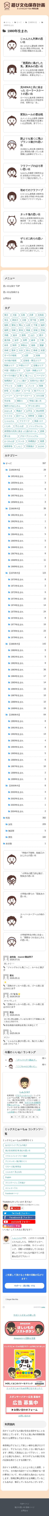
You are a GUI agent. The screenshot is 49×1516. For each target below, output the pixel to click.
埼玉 (6, 320)
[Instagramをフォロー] (22, 1116)
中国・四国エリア (12, 370)
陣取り (20, 401)
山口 (33, 335)
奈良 (6, 345)
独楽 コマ (38, 421)
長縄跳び (32, 441)
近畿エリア (38, 365)
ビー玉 (27, 391)
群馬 (24, 335)
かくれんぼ (9, 441)
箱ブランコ (39, 391)
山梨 (26, 355)
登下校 (33, 320)
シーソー (8, 396)
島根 (35, 350)
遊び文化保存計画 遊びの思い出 (17, 1150)
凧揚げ (19, 411)
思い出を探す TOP (11, 286)
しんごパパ (24, 1092)
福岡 (6, 330)
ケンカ (21, 441)
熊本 (14, 350)
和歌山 (24, 345)
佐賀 (43, 350)
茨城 (43, 330)
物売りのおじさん (12, 406)
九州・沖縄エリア (34, 370)
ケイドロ (8, 416)
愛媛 (42, 345)
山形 (28, 325)
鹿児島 (7, 340)
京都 (24, 320)
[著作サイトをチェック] (11, 1116)
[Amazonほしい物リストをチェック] (30, 1116)
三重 (42, 340)
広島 (23, 315)
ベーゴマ (41, 376)
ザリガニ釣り (34, 406)
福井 (43, 325)
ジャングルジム (36, 426)
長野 (25, 340)
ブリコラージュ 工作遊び (15, 1183)
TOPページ (24, 1504)
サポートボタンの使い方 (24, 1315)
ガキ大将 (40, 396)
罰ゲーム (20, 416)
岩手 (17, 340)
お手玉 (29, 411)
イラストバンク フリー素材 (16, 1156)
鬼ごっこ (29, 376)
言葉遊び (30, 446)
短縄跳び (8, 381)
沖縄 (6, 335)
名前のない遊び (37, 381)
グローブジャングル (29, 436)
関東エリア (9, 365)
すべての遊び (10, 376)
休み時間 (40, 411)
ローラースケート (24, 396)
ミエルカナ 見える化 (13, 1172)
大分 (21, 350)
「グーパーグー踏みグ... (26, 1060)
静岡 (42, 320)
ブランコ (8, 386)
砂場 (6, 391)
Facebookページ (11, 1193)
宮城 (35, 330)
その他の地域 (10, 360)
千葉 (35, 325)
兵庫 (31, 315)
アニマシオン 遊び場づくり (16, 1161)
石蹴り (41, 416)
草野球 (31, 416)
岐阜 (33, 340)
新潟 (21, 330)
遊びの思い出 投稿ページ (24, 1507)
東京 (6, 315)
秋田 (15, 345)
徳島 (33, 345)
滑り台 (7, 436)
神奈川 (15, 320)
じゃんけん (9, 421)
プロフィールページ (24, 1095)
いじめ (7, 426)
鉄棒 (42, 431)
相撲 (42, 441)
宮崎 (14, 330)
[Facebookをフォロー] (19, 1116)
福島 (6, 325)
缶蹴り (20, 386)
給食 (38, 355)
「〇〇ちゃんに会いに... (26, 1066)
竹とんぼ (19, 426)
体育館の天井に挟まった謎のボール (20, 431)
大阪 (15, 315)
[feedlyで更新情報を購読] (33, 1116)
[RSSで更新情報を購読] (37, 1116)
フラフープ (24, 421)
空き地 (7, 401)
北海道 (41, 315)
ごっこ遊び (21, 381)
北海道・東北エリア (32, 360)
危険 (41, 386)
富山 (28, 350)
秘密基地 (8, 446)
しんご (19, 446)
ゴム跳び (16, 391)
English (8, 1177)
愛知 (14, 325)
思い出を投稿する (11, 292)
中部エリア (24, 365)
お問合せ (7, 298)
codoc (43, 1307)
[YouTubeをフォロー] (26, 1116)
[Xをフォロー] (15, 1116)
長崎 (6, 350)
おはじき (8, 411)
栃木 (15, 335)
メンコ (31, 386)
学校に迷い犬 (35, 401)
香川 (41, 335)
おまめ (41, 446)
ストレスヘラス (11, 1188)
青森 (28, 330)
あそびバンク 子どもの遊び (16, 1145)
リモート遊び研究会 (13, 1167)
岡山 (21, 325)
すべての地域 (10, 355)
